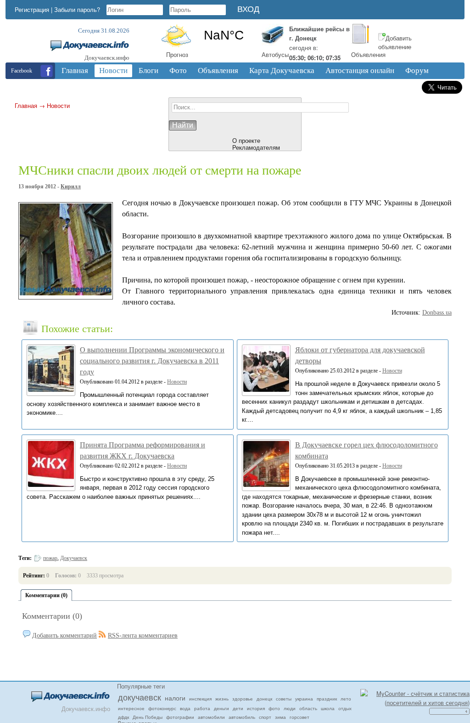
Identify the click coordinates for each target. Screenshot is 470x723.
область (308, 708)
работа (202, 708)
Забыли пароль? (77, 9)
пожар (50, 558)
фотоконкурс (162, 708)
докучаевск (139, 697)
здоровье (242, 698)
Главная (26, 105)
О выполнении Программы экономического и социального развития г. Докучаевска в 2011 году (152, 361)
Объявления (368, 54)
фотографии (180, 717)
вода (185, 708)
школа (328, 708)
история (256, 708)
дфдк (123, 717)
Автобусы (275, 54)
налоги (175, 697)
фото (274, 708)
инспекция (200, 698)
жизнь (222, 698)
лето (346, 698)
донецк (264, 698)
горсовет (299, 717)
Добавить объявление (395, 42)
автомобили (211, 717)
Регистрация (32, 9)
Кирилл (71, 186)
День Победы (147, 717)
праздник (327, 698)
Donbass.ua (437, 312)
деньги (221, 708)
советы (283, 698)
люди (290, 708)
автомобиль (242, 717)
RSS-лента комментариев (143, 635)
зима (280, 717)
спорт (265, 717)
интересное (131, 708)
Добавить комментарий (64, 635)
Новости (58, 105)
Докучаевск (73, 558)
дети (238, 708)
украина (304, 698)
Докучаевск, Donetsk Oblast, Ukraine (223, 35)
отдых (345, 708)
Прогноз (177, 54)
